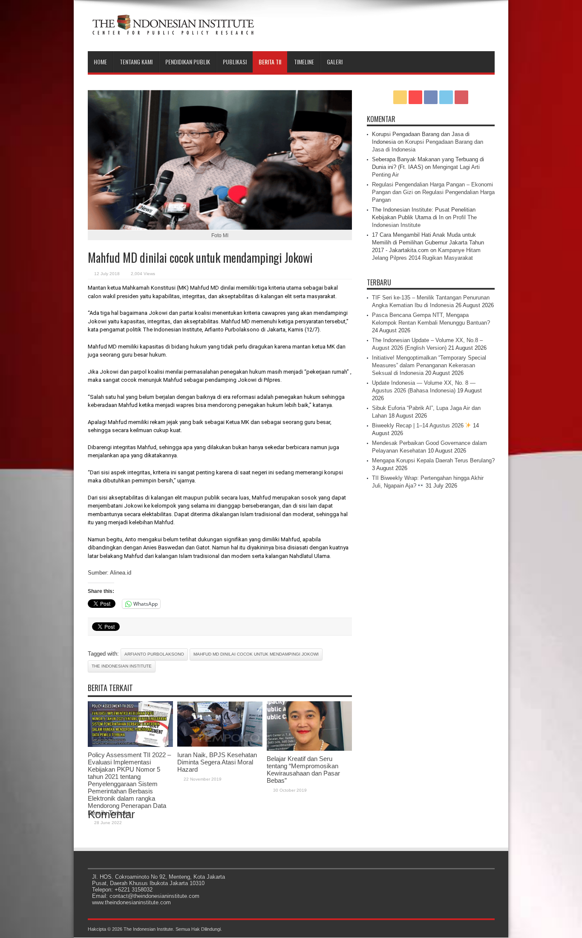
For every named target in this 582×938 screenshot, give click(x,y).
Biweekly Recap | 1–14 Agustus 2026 (418, 425)
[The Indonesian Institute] (173, 30)
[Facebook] (431, 97)
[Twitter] (446, 97)
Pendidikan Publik (187, 61)
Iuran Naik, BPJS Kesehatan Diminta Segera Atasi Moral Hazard (217, 762)
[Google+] (415, 97)
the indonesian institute (122, 666)
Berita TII (270, 61)
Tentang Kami (136, 61)
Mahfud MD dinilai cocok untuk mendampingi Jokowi (256, 654)
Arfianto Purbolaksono (154, 654)
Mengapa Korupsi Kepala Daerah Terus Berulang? (433, 460)
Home (100, 61)
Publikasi (235, 61)
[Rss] (400, 97)
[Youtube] (461, 97)
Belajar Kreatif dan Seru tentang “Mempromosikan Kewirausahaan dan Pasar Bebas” (303, 769)
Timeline (304, 61)
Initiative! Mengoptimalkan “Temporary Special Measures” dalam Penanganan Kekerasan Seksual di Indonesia (429, 365)
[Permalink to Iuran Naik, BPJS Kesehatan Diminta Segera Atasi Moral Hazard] (219, 745)
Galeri (335, 61)
